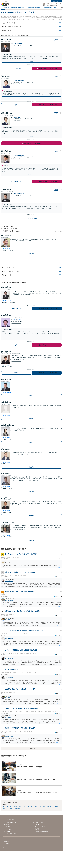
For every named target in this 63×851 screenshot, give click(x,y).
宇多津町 (56, 806)
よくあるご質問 (8, 831)
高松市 (9, 300)
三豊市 (35, 806)
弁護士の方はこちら (56, 1)
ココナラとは (7, 829)
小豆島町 (43, 806)
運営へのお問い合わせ (10, 833)
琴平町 (7, 808)
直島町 (51, 806)
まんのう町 (17, 808)
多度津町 (12, 808)
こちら (29, 231)
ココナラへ (4, 1)
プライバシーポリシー (40, 826)
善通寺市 (16, 806)
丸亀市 (7, 806)
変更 (60, 23)
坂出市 (11, 806)
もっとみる (31, 748)
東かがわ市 (30, 806)
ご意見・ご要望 (39, 822)
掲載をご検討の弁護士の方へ (42, 831)
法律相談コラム (8, 826)
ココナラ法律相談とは (10, 822)
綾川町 (4, 808)
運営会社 (6, 841)
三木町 (14, 44)
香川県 (4, 248)
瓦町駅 (14, 321)
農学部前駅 (6, 250)
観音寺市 (21, 806)
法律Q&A (6, 824)
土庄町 (39, 806)
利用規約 (37, 824)
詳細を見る (31, 253)
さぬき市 (9, 392)
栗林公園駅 (6, 302)
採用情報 (6, 843)
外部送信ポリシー (39, 829)
